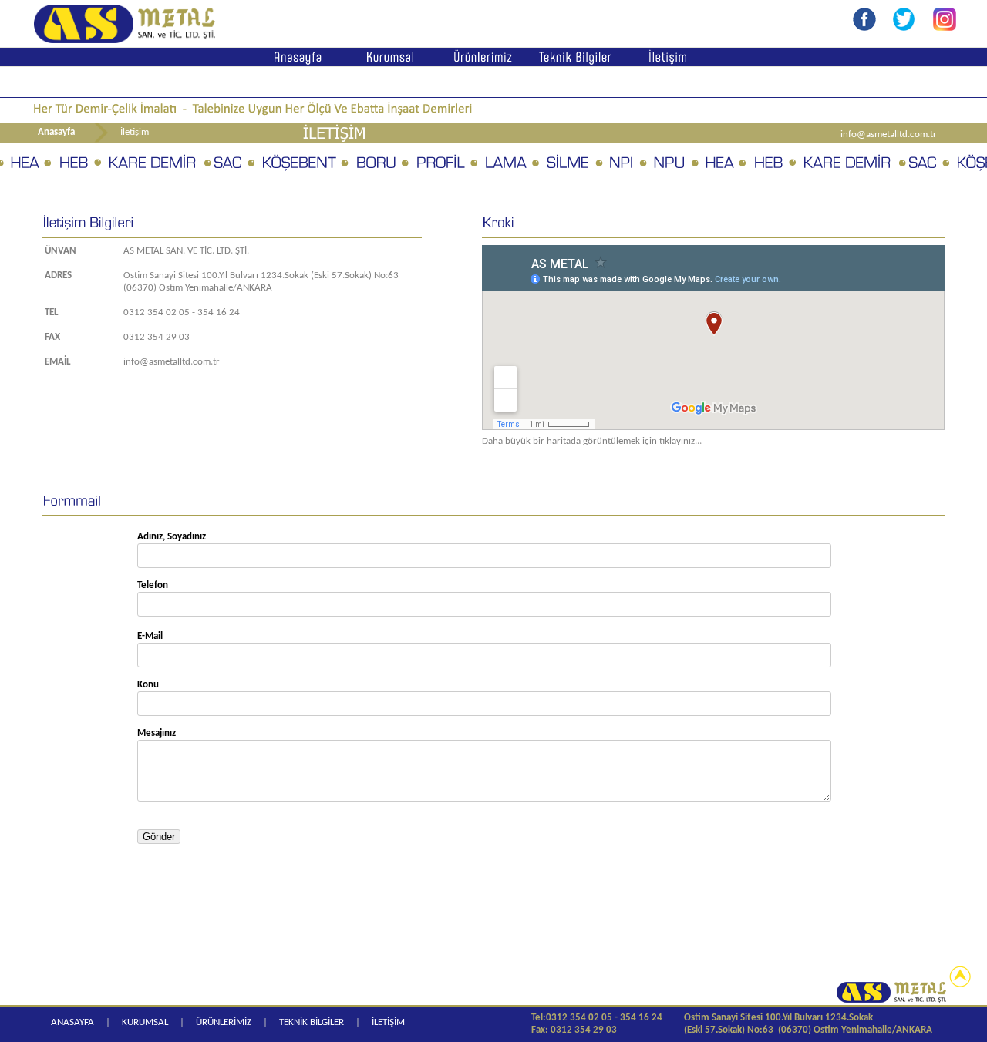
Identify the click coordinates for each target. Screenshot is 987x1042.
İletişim (134, 132)
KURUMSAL (145, 1022)
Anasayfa (56, 132)
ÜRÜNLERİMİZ (223, 1022)
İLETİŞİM (388, 1022)
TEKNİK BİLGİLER (311, 1022)
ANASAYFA (72, 1022)
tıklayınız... (680, 441)
